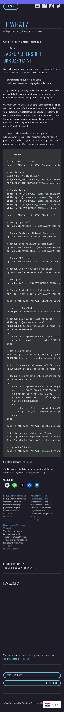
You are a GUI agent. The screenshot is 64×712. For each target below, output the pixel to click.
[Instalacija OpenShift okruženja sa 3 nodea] (44, 507)
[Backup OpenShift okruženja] (17, 506)
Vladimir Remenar (29, 42)
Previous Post (30, 675)
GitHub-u (30, 462)
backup (17, 567)
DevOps (21, 564)
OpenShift (30, 567)
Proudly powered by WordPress (17, 703)
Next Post (53, 682)
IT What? (16, 24)
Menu (10, 6)
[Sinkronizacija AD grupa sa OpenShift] (17, 537)
